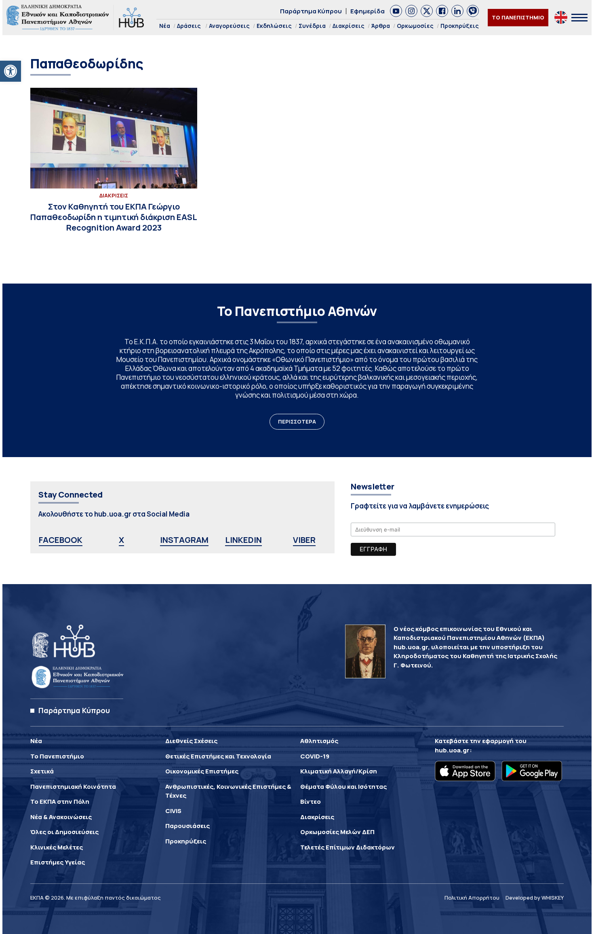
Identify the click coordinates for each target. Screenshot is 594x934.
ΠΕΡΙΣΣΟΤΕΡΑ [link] (297, 421)
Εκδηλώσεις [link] (274, 26)
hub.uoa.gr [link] (452, 750)
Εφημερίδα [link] (367, 11)
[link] (10, 71)
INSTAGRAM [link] (184, 539)
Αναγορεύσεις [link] (229, 26)
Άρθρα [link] (380, 26)
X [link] (121, 539)
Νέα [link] (164, 26)
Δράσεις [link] (189, 26)
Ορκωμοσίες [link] (415, 26)
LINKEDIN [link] (243, 539)
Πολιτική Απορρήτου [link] (471, 897)
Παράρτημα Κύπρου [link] (311, 11)
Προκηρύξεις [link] (459, 26)
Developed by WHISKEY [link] (535, 897)
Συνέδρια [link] (312, 26)
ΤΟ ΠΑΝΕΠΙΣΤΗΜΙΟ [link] (518, 17)
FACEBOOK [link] (60, 539)
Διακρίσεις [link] (348, 26)
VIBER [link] (304, 539)
